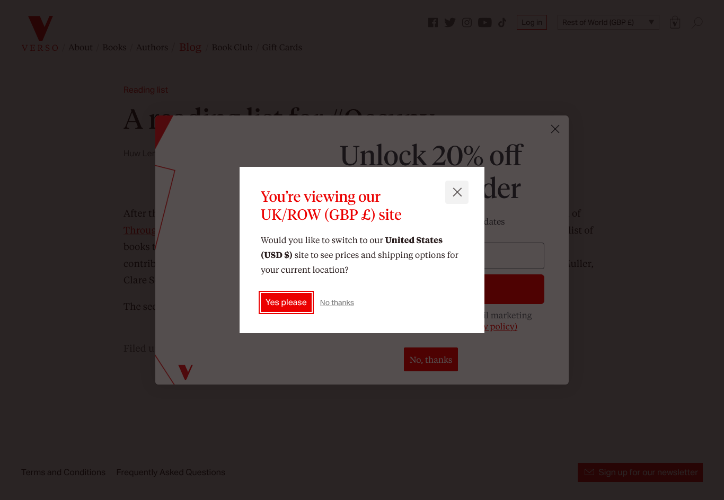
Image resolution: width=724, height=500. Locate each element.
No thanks (337, 302)
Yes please (286, 302)
